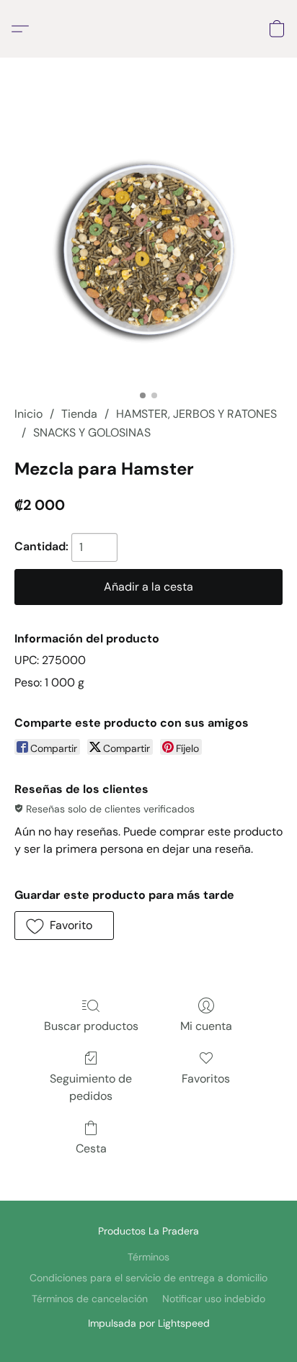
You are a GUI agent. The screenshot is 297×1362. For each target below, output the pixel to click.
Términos (148, 1256)
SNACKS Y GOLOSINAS (92, 432)
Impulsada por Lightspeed (149, 1323)
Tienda (79, 413)
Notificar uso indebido (213, 1298)
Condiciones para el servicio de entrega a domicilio (148, 1277)
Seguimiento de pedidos (91, 1087)
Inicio (28, 413)
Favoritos (206, 1078)
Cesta (91, 1148)
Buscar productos (91, 1026)
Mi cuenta (206, 1026)
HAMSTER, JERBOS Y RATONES (196, 413)
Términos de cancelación (90, 1298)
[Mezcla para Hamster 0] (148, 249)
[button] (24, 29)
